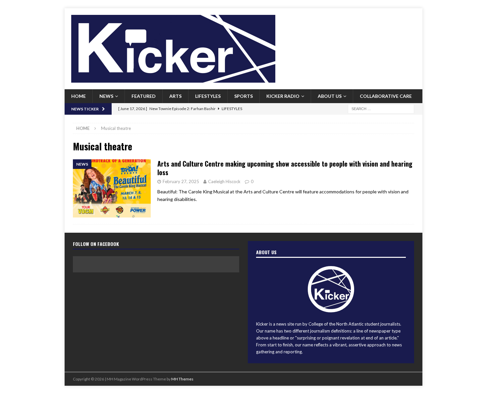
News (106, 96)
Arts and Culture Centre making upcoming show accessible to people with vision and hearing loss (284, 168)
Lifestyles (208, 96)
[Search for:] (381, 108)
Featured (144, 96)
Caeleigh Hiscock (224, 181)
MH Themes (182, 378)
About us (330, 96)
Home (78, 96)
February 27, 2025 (181, 181)
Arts (175, 96)
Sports (243, 96)
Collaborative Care (386, 96)
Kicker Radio (282, 96)
